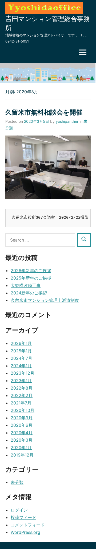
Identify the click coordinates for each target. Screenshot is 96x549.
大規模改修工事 (26, 285)
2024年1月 (21, 365)
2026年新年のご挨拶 (31, 270)
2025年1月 (21, 350)
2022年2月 (22, 395)
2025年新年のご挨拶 (31, 278)
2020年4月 (22, 432)
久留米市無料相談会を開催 (43, 112)
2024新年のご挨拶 (29, 292)
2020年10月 (22, 410)
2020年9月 (22, 417)
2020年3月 (22, 440)
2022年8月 (22, 388)
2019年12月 (22, 455)
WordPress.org (25, 532)
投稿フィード (23, 517)
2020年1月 (21, 447)
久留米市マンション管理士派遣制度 (45, 300)
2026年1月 (21, 343)
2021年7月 (21, 403)
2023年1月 (21, 380)
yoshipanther (67, 121)
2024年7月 (21, 358)
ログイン (19, 510)
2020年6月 (22, 425)
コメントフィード (28, 524)
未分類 (17, 482)
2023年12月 (22, 373)
